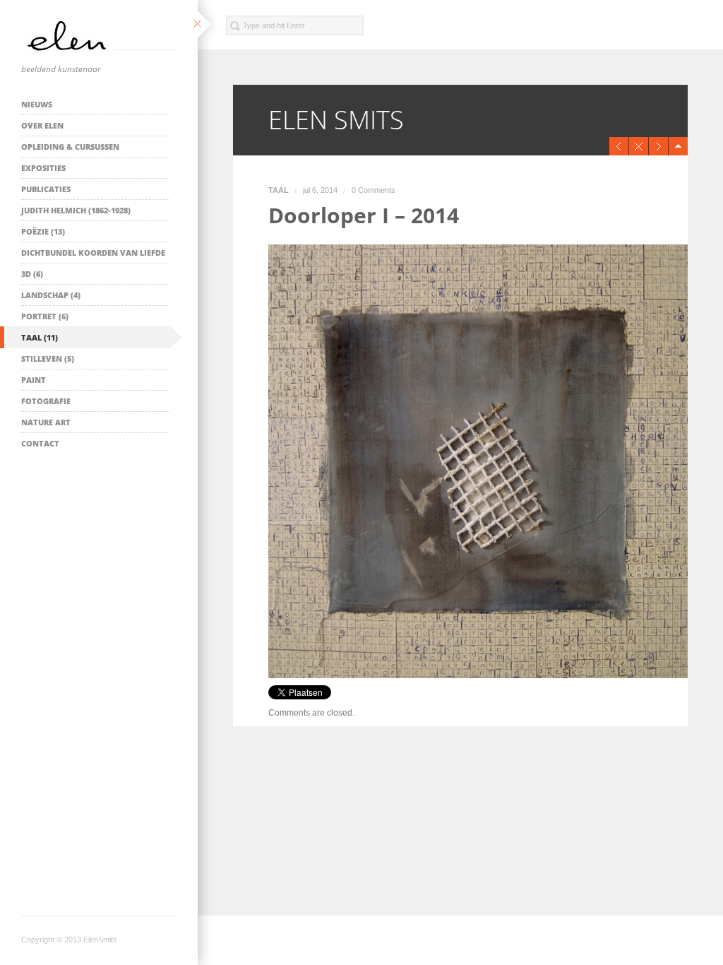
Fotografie (46, 401)
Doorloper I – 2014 (363, 215)
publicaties (46, 189)
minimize (678, 146)
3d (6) (32, 273)
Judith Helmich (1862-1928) (76, 210)
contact (40, 443)
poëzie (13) (43, 231)
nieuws (36, 104)
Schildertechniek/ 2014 (661, 146)
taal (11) (39, 337)
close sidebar (205, 25)
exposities (43, 167)
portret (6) (44, 316)
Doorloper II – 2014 (621, 146)
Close (641, 146)
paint (33, 379)
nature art (46, 422)
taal (278, 190)
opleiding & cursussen (70, 146)
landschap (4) (50, 295)
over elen (42, 125)
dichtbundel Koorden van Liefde (93, 252)
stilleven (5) (47, 358)
